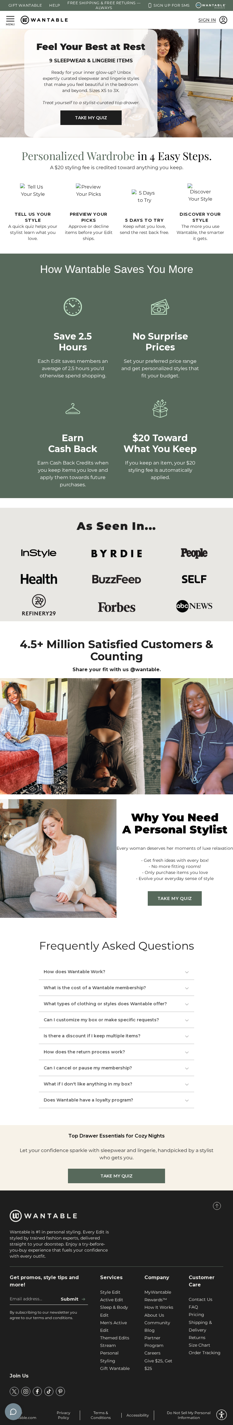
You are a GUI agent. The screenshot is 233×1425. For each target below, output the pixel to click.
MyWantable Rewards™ (157, 1295)
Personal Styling (109, 1356)
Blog (149, 1330)
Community (157, 1322)
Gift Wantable (25, 5)
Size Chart (199, 1345)
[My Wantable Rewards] (211, 5)
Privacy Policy (63, 1415)
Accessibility (138, 1415)
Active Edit (111, 1299)
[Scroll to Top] (217, 1206)
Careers (152, 1353)
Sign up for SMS (172, 5)
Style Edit (110, 1292)
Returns (197, 1337)
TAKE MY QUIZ (91, 117)
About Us (154, 1315)
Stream (108, 1345)
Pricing (196, 1314)
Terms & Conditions (101, 1415)
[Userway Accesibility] (221, 1415)
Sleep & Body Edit (114, 1311)
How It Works (158, 1307)
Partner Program (154, 1341)
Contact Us (200, 1299)
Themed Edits (114, 1338)
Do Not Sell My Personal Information (189, 1415)
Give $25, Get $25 (158, 1364)
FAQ (193, 1307)
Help (54, 5)
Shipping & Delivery (200, 1326)
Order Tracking (205, 1352)
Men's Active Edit (113, 1326)
